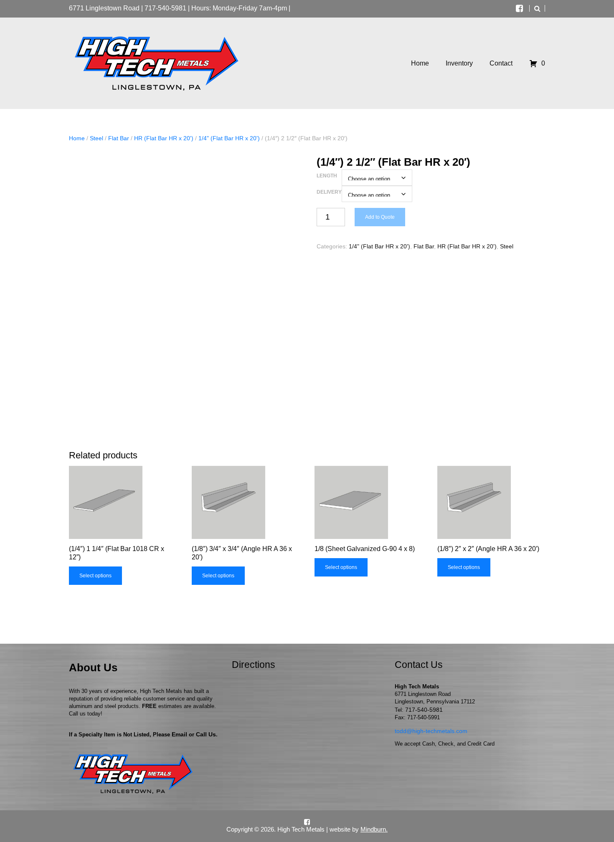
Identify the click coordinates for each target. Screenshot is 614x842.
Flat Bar (118, 138)
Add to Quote (380, 217)
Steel (96, 138)
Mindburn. (374, 829)
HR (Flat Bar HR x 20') (163, 138)
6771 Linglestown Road (104, 8)
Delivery (329, 192)
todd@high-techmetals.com (431, 731)
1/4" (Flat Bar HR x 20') (229, 138)
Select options (95, 576)
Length (327, 176)
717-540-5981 (165, 8)
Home (77, 138)
